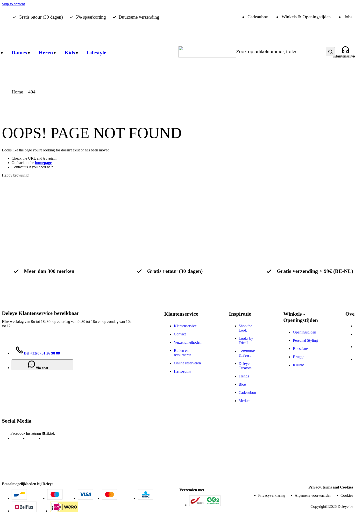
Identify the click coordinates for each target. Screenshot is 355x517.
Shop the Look (245, 328)
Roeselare (300, 349)
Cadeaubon (247, 392)
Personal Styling (305, 340)
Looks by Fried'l (246, 340)
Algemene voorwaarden (313, 495)
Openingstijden (304, 332)
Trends (244, 376)
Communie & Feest (247, 353)
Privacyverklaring (271, 495)
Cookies (347, 495)
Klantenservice (185, 326)
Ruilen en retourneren (182, 352)
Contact (180, 334)
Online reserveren (187, 363)
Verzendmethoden (187, 342)
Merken (244, 401)
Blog (242, 384)
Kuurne (299, 365)
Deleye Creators (245, 365)
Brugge (298, 357)
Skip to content (13, 4)
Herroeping (182, 371)
